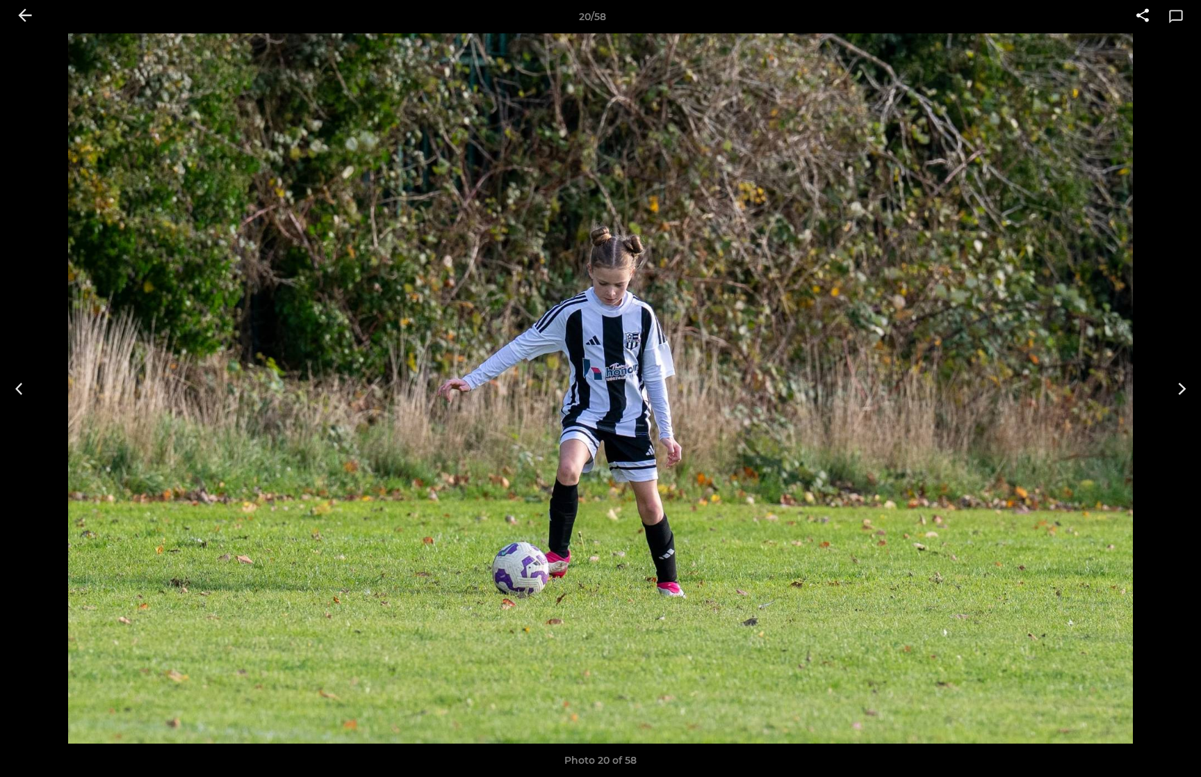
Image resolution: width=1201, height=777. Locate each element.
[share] (1142, 16)
